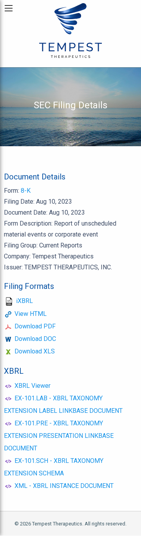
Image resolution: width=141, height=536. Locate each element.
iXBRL (24, 301)
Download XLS (34, 351)
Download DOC (35, 338)
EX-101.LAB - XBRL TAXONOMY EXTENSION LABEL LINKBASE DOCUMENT (63, 404)
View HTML (30, 313)
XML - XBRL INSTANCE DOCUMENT (64, 485)
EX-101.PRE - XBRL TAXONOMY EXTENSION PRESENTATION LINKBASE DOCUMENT (59, 435)
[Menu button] (9, 8)
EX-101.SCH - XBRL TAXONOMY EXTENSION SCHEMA (53, 467)
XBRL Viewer (32, 385)
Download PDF (35, 326)
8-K (26, 190)
